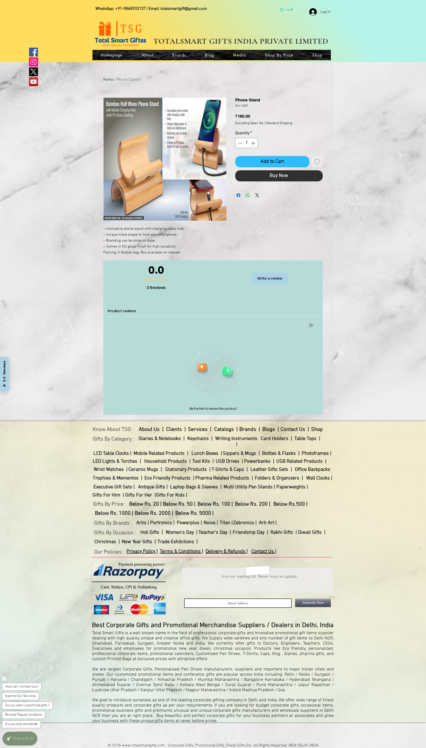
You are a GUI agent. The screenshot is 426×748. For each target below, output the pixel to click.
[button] (287, 9)
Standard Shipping (279, 123)
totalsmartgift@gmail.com (183, 8)
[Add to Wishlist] (317, 161)
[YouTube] (33, 81)
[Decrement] (239, 143)
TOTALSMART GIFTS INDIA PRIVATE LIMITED (240, 41)
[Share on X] (257, 195)
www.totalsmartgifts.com (143, 745)
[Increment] (253, 143)
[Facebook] (33, 52)
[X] (33, 71)
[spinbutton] (246, 143)
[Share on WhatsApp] (248, 195)
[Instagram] (33, 62)
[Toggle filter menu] (311, 325)
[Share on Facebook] (238, 195)
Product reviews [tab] (122, 310)
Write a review (270, 278)
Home (108, 79)
